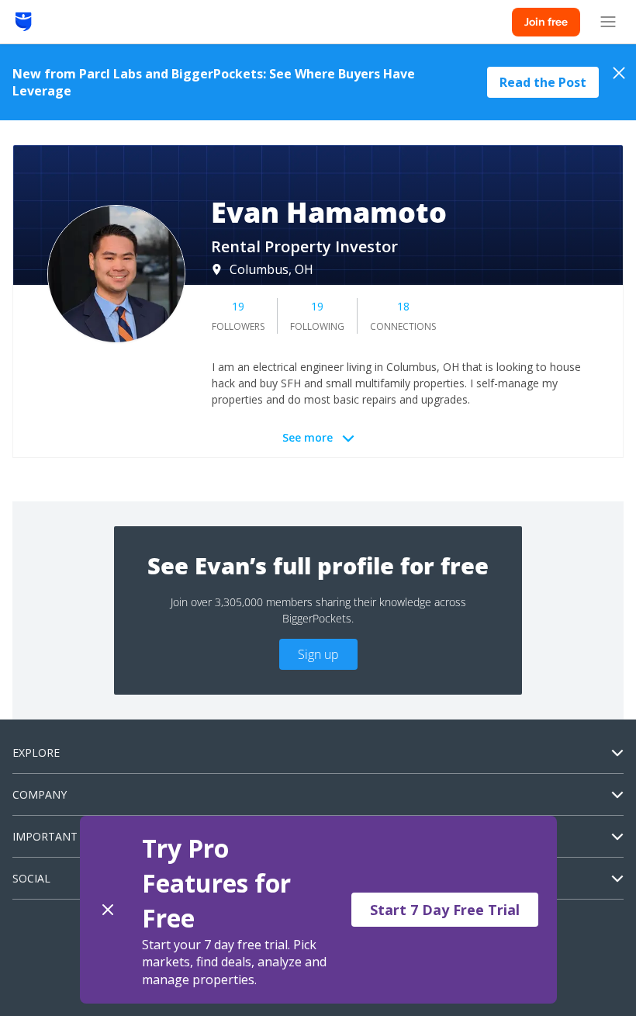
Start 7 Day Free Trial (445, 909)
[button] (318, 910)
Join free (546, 22)
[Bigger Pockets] (24, 21)
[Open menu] (608, 21)
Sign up (318, 654)
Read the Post (542, 82)
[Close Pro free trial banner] (108, 910)
